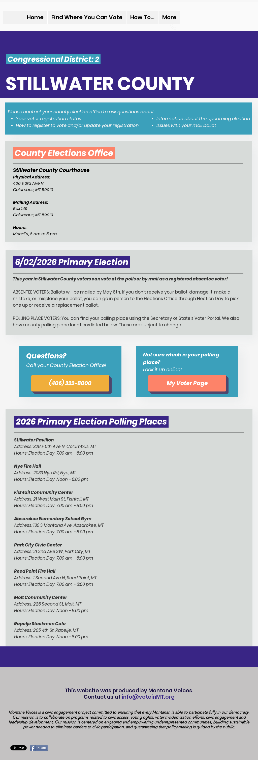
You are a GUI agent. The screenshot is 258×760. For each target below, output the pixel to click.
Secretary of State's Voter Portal (185, 318)
